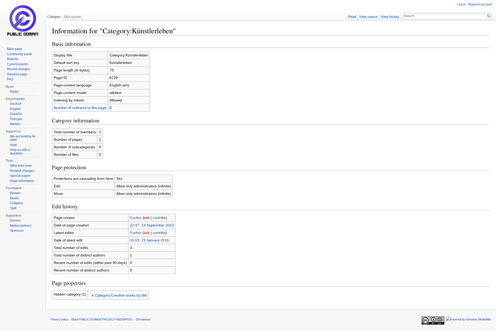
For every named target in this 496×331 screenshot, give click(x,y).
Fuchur (136, 218)
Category (54, 17)
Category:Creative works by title (121, 295)
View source (368, 17)
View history (390, 17)
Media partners (20, 225)
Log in (461, 4)
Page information (22, 181)
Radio (14, 91)
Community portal (19, 54)
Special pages (20, 176)
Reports (12, 59)
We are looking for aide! (23, 138)
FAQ (10, 79)
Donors (15, 220)
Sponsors (17, 230)
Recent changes (18, 69)
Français (16, 119)
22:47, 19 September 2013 (152, 225)
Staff (13, 208)
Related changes (22, 171)
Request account (480, 4)
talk (147, 218)
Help (13, 145)
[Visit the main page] (22, 20)
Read (352, 17)
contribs (159, 218)
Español (16, 114)
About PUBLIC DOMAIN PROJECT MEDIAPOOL (102, 319)
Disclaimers (143, 319)
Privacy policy (59, 319)
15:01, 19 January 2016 (149, 240)
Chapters (16, 203)
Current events (17, 64)
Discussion (72, 17)
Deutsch (16, 104)
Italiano (15, 124)
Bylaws (15, 193)
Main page (14, 49)
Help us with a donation (20, 151)
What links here (21, 165)
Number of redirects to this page (80, 108)
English (15, 109)
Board (14, 198)
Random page (17, 74)
